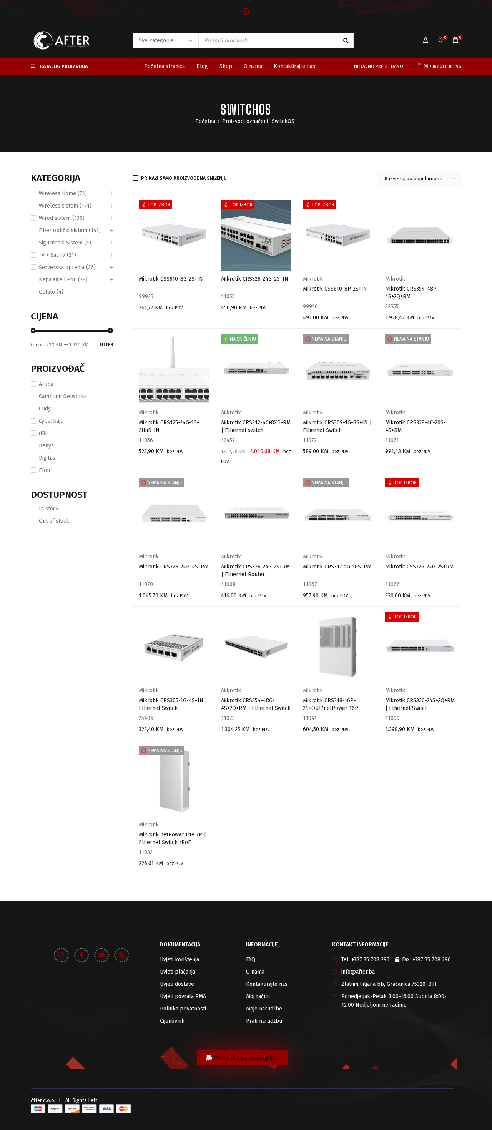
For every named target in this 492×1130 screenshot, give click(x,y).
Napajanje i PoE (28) (63, 279)
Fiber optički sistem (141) (70, 230)
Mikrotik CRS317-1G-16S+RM (337, 566)
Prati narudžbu (264, 1021)
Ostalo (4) (51, 292)
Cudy (45, 408)
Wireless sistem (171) (65, 206)
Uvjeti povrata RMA (183, 996)
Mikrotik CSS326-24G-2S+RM (419, 566)
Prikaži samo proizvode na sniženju (184, 178)
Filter (106, 344)
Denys (46, 445)
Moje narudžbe (264, 1008)
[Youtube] (101, 955)
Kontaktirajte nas (267, 984)
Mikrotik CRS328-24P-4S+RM (173, 566)
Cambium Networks (63, 396)
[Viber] (61, 955)
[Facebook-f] (81, 955)
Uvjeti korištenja (179, 959)
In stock (49, 508)
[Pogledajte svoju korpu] (455, 40)
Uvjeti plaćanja (177, 972)
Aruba (46, 384)
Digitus (47, 458)
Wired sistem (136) (62, 218)
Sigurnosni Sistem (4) (65, 242)
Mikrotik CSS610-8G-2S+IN (171, 279)
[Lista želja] (440, 40)
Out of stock (54, 521)
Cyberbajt (50, 421)
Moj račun (258, 996)
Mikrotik (313, 279)
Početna (205, 121)
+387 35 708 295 (370, 959)
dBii (43, 433)
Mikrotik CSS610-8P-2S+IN (335, 289)
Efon (44, 470)
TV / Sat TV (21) (57, 255)
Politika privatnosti (183, 1008)
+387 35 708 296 (431, 959)
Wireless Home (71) (63, 193)
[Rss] (121, 955)
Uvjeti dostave (177, 984)
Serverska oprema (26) (67, 267)
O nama (255, 972)
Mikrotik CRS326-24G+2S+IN (254, 279)
